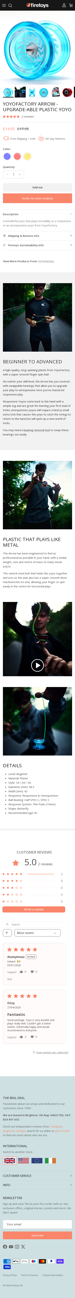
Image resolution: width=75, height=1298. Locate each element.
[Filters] (7, 932)
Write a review (34, 909)
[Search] (12, 5)
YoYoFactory (46, 261)
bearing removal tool (37, 430)
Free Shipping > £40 (22, 138)
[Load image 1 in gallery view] (37, 48)
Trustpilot (56, 1126)
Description (10, 214)
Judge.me (9, 1131)
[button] (11, 116)
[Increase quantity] (20, 174)
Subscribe (37, 1235)
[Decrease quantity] (6, 174)
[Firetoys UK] (37, 5)
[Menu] (4, 5)
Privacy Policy (10, 1275)
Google (20, 1131)
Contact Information (52, 1275)
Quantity (9, 167)
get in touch (62, 1131)
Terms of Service (29, 1275)
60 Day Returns (55, 138)
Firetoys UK (17, 1285)
